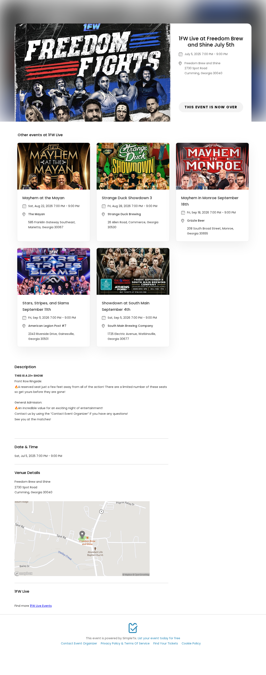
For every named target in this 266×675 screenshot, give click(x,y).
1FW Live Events (41, 606)
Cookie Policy (191, 643)
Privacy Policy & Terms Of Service (125, 643)
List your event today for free (159, 638)
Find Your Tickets (165, 643)
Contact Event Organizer (79, 643)
